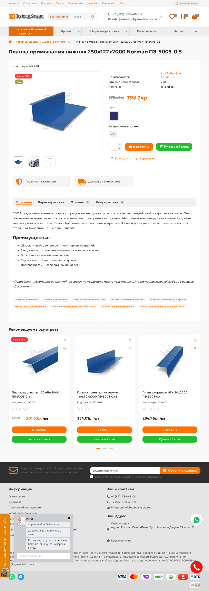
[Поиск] (93, 16)
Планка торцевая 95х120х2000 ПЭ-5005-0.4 (165, 394)
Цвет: (112, 107)
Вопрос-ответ (109, 202)
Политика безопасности (25, 507)
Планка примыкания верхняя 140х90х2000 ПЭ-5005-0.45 (98, 394)
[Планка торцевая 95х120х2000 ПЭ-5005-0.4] (169, 361)
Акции (178, 31)
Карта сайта (109, 3)
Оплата (60, 3)
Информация (20, 489)
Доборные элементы (56, 41)
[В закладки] (65, 340)
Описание (24, 202)
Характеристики (51, 202)
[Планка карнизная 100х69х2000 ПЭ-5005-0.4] (39, 361)
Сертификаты (75, 3)
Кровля (66, 31)
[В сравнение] (65, 348)
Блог (122, 3)
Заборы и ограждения (104, 31)
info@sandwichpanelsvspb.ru (134, 19)
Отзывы (79, 202)
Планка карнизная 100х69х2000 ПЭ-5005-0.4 (35, 394)
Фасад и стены (147, 31)
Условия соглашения (23, 513)
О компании (30, 3)
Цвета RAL (92, 3)
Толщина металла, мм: (124, 126)
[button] (9, 390)
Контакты (14, 3)
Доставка (46, 3)
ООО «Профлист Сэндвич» (172, 75)
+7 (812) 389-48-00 (127, 14)
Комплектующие (27, 41)
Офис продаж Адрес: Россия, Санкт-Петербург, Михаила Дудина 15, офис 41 (152, 525)
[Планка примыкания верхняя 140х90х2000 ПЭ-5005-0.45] (104, 361)
